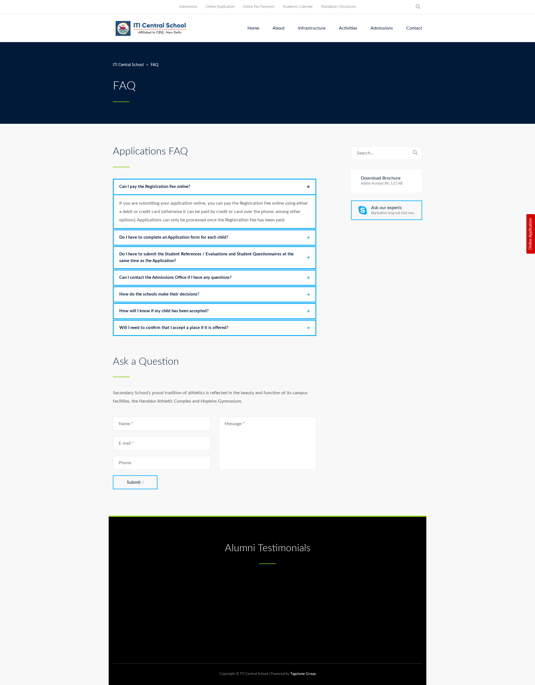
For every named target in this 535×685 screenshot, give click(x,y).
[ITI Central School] (151, 28)
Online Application (530, 234)
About (279, 28)
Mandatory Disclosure (338, 7)
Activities (348, 28)
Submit (134, 482)
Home (253, 28)
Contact (414, 28)
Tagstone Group (303, 674)
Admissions (188, 7)
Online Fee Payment (258, 7)
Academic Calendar (298, 7)
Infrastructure (311, 28)
